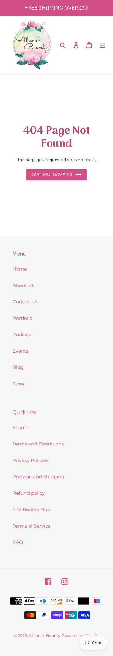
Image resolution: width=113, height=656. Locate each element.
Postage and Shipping (38, 477)
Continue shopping (51, 174)
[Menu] (102, 45)
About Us (23, 285)
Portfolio (22, 318)
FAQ (18, 542)
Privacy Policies (30, 460)
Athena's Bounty (44, 635)
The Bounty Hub (32, 509)
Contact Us (25, 302)
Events (20, 351)
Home (20, 269)
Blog (18, 367)
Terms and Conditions (38, 444)
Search (21, 427)
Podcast (22, 334)
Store (19, 384)
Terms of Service (32, 526)
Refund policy (29, 493)
